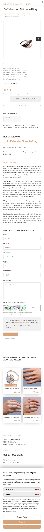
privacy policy (12, 511)
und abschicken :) (10, 334)
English (10, 1)
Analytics (9, 494)
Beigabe (32, 125)
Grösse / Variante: (10, 113)
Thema (5, 262)
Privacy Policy (22, 517)
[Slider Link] (22, 39)
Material (6, 125)
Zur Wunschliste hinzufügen (9, 98)
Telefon (6, 253)
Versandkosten (24, 94)
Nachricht (8, 280)
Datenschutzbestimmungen (22, 322)
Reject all (22, 522)
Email (6, 244)
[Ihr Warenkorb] (37, 3)
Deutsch (4, 1)
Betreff (7, 271)
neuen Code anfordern (32, 314)
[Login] (32, 3)
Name (6, 234)
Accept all (22, 527)
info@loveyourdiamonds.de (18, 444)
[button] (38, 39)
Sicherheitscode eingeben (14, 302)
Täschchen (19, 125)
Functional (9, 489)
